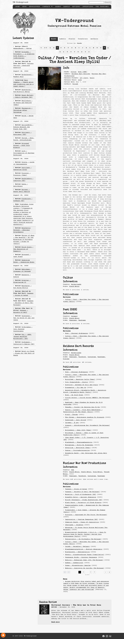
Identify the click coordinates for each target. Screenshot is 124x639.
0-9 (45, 48)
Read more (55, 622)
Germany (74, 316)
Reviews (76, 7)
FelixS (75, 84)
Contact (46, 7)
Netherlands (76, 284)
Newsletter (34, 7)
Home (17, 7)
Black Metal (74, 286)
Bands (58, 7)
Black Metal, (74, 472)
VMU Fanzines (102, 7)
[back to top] (120, 629)
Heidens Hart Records (81, 74)
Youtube (66, 359)
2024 (80, 80)
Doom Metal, (98, 472)
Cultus (73, 72)
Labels (66, 7)
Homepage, (73, 320)
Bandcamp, (102, 357)
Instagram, (92, 357)
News (24, 7)
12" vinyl (84, 78)
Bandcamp (82, 320)
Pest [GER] (82, 72)
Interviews (87, 7)
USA (72, 470)
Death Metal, (86, 472)
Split (92, 78)
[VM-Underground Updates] (3, 635)
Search (108, 2)
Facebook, (83, 357)
